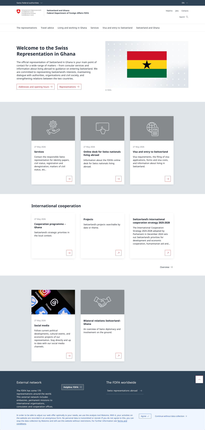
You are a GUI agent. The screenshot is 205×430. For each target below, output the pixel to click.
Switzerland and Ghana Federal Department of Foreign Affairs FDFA (68, 11)
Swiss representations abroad (122, 390)
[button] (27, 28)
